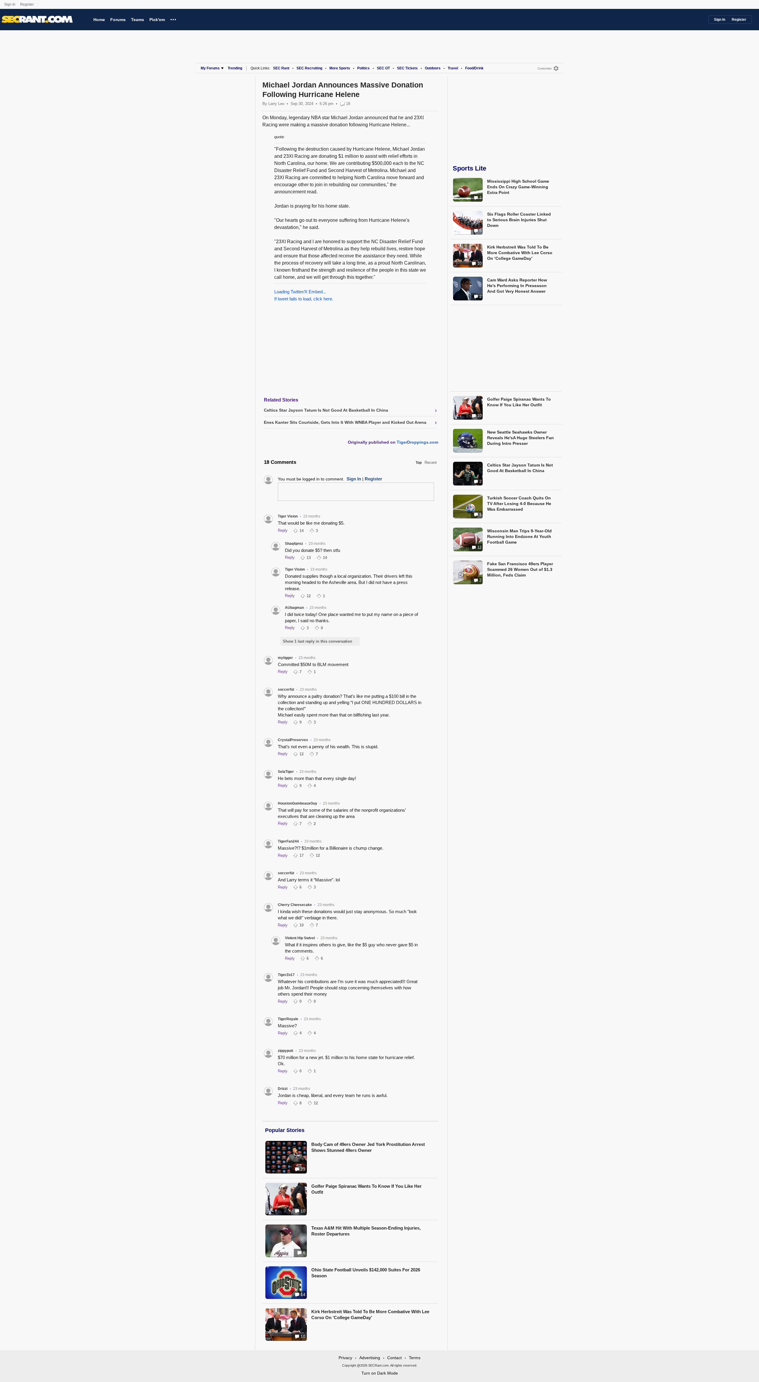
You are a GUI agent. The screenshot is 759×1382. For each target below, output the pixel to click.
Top (419, 463)
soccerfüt (286, 689)
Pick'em (157, 19)
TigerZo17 (286, 975)
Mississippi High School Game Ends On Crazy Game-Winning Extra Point (518, 187)
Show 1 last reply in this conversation (317, 641)
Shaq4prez (294, 544)
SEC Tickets (407, 68)
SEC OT (383, 68)
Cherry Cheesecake (295, 905)
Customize (545, 68)
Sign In (9, 4)
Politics (363, 68)
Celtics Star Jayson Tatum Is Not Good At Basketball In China (520, 468)
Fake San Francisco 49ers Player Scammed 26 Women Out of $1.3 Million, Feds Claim (520, 569)
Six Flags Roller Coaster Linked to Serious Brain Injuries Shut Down (519, 220)
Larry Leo (276, 103)
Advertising (369, 1357)
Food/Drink (474, 68)
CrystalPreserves (293, 740)
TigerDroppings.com (417, 442)
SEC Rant (281, 68)
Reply (283, 530)
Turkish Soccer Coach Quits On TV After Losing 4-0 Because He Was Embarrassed (519, 504)
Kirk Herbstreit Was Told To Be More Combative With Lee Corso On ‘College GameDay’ (370, 1314)
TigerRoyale (288, 1019)
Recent (431, 462)
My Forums (210, 68)
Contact (394, 1357)
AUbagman (294, 608)
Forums (118, 19)
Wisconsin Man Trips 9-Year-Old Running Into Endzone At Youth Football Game (519, 536)
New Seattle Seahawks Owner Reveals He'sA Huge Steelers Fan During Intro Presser (520, 438)
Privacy (345, 1357)
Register (27, 4)
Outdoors (433, 68)
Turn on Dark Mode (379, 1373)
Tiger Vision (288, 516)
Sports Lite (469, 168)
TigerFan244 (288, 841)
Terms (414, 1357)
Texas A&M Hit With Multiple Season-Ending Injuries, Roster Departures (366, 1230)
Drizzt (283, 1089)
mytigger (285, 658)
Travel (453, 68)
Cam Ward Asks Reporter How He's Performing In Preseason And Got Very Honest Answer (517, 286)
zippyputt (285, 1051)
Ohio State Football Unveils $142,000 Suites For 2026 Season (365, 1272)
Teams (137, 19)
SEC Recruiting (309, 68)
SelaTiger (286, 772)
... (173, 18)
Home (99, 19)
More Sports (339, 68)
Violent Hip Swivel (300, 938)
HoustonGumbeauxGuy (297, 803)
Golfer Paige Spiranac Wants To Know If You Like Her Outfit (366, 1189)
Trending (235, 68)
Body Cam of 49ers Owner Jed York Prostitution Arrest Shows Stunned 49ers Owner (368, 1147)
